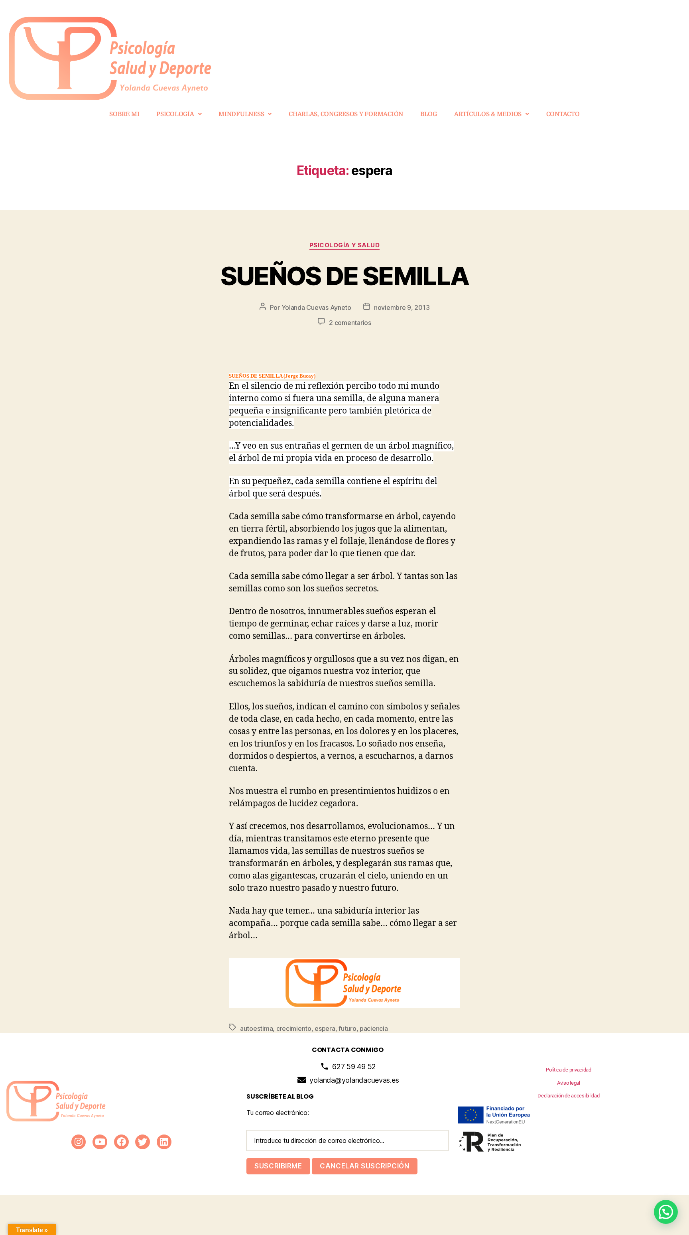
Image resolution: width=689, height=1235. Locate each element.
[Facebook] (121, 1142)
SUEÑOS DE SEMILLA (344, 275)
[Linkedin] (164, 1142)
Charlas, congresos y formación (346, 114)
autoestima (256, 1028)
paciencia (374, 1028)
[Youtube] (100, 1142)
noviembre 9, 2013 (401, 307)
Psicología (175, 114)
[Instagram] (78, 1142)
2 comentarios (350, 323)
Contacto (563, 114)
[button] (178, 114)
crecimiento (293, 1028)
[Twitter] (142, 1142)
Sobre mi (124, 114)
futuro (347, 1028)
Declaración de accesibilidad (568, 1096)
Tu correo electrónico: (277, 1113)
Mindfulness (241, 114)
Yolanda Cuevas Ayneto (316, 307)
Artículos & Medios (488, 114)
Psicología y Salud (344, 245)
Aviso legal (568, 1083)
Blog (428, 114)
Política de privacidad (568, 1070)
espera (325, 1028)
